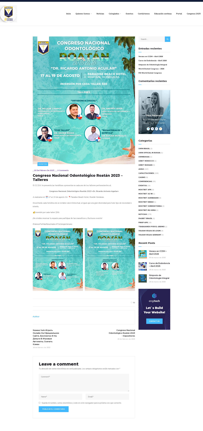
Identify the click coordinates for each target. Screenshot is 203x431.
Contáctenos (144, 13)
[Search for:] (154, 39)
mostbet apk (145, 190)
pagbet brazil (145, 218)
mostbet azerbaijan (148, 198)
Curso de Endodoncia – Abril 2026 (153, 60)
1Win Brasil (144, 148)
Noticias (100, 13)
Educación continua (163, 13)
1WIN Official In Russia (149, 153)
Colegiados (114, 13)
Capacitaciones (146, 173)
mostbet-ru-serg (147, 210)
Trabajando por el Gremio (152, 227)
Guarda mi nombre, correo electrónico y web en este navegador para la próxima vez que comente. (81, 403)
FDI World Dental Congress (150, 73)
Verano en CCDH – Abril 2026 (151, 56)
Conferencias (145, 181)
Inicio (68, 13)
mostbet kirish (146, 202)
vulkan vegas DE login (150, 231)
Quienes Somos (83, 13)
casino (142, 177)
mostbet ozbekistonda (150, 206)
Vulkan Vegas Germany (150, 235)
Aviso (141, 169)
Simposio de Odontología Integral (153, 65)
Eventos (129, 13)
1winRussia (144, 157)
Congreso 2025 (194, 13)
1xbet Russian (145, 165)
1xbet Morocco (146, 161)
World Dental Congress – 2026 (151, 69)
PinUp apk (143, 222)
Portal (179, 13)
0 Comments (63, 170)
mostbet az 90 (145, 194)
